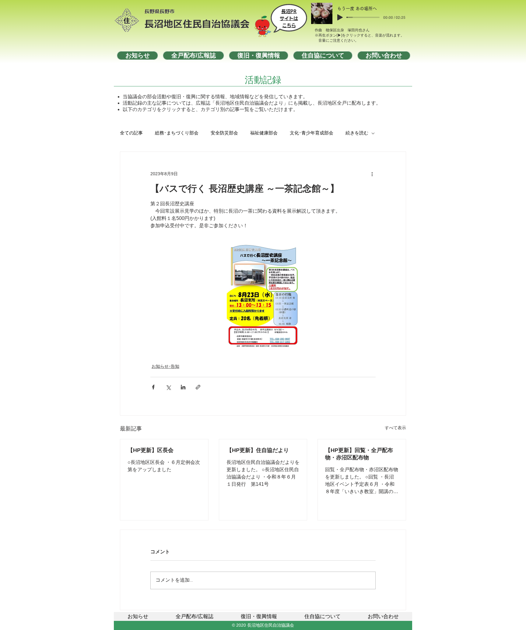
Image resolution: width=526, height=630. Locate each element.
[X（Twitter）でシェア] (168, 387)
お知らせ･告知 (165, 366)
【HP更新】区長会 (151, 450)
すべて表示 (395, 427)
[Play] (340, 17)
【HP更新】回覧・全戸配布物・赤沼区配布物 (359, 454)
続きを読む (356, 133)
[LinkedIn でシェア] (183, 387)
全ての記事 (131, 133)
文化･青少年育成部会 (311, 133)
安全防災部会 (224, 133)
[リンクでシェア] (198, 387)
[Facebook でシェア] (153, 387)
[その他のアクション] (372, 173)
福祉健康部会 (264, 133)
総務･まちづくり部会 (176, 133)
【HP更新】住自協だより (257, 450)
